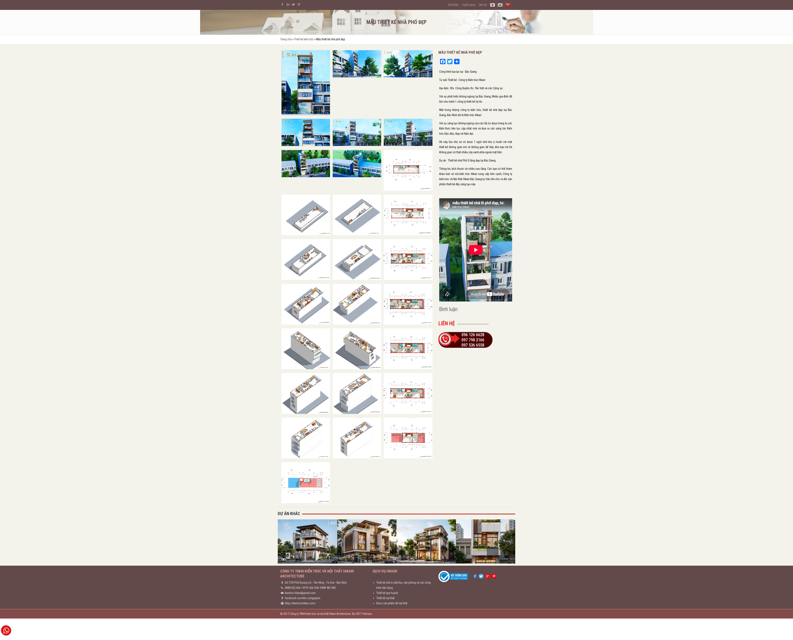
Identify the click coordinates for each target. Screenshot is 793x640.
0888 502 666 (292, 587)
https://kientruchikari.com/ (300, 603)
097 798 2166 (473, 339)
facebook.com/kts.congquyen (302, 598)
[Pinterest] (299, 4)
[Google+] (288, 4)
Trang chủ (286, 39)
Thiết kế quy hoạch (387, 593)
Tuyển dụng (468, 4)
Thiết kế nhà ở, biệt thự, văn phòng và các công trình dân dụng (403, 585)
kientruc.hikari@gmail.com (300, 593)
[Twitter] (293, 4)
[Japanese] (492, 4)
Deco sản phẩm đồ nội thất (391, 603)
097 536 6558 (473, 345)
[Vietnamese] (507, 4)
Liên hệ (482, 4)
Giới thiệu (453, 4)
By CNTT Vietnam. (362, 613)
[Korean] (500, 4)
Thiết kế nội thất (385, 598)
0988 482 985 (328, 587)
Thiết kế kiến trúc (304, 39)
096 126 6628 (473, 334)
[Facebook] (282, 4)
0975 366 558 (310, 587)
